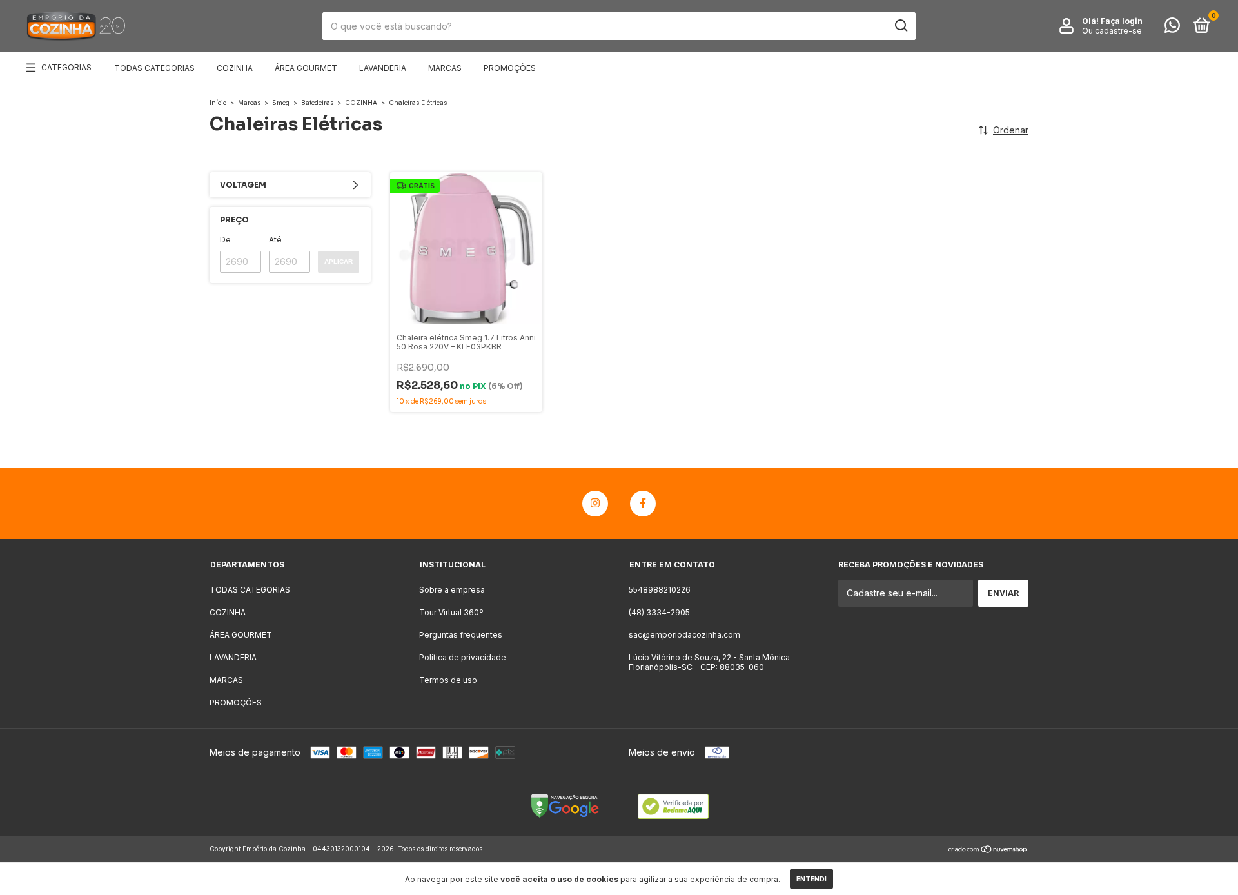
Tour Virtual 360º (451, 612)
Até (275, 239)
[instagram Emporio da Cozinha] (595, 503)
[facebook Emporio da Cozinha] (643, 503)
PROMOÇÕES (510, 68)
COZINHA (235, 68)
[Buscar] (900, 25)
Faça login (1122, 21)
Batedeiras (317, 102)
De (225, 239)
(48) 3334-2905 (659, 612)
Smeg (281, 102)
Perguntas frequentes (460, 635)
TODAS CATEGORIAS (154, 68)
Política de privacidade (462, 657)
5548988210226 (660, 590)
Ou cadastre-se (1112, 30)
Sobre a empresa (452, 590)
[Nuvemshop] (988, 850)
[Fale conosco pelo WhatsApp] (1172, 28)
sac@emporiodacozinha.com (684, 635)
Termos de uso (448, 680)
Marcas (249, 102)
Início (218, 102)
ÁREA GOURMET (306, 68)
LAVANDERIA (382, 68)
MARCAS (445, 68)
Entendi (811, 879)
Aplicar (338, 261)
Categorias (66, 67)
